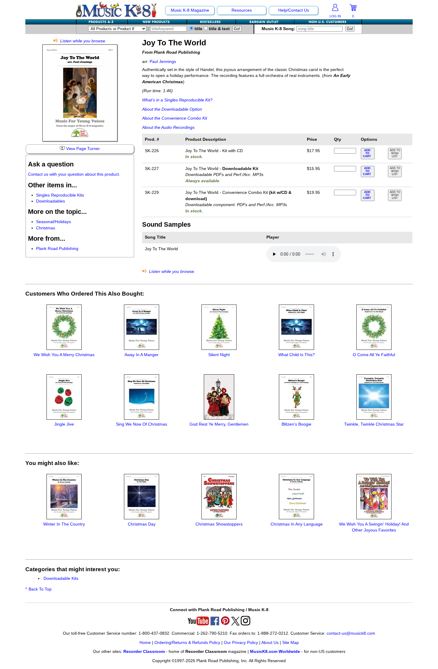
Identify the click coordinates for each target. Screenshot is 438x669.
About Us (270, 642)
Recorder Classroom (144, 651)
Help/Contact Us (293, 10)
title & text (219, 29)
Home (145, 642)
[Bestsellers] (211, 21)
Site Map (290, 642)
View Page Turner (82, 148)
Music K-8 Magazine (190, 10)
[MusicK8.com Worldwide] (327, 21)
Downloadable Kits (61, 578)
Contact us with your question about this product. (74, 174)
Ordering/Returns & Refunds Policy (187, 642)
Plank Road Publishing (57, 248)
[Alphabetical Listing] (102, 21)
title (197, 29)
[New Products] (157, 21)
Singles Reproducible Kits (60, 195)
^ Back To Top (38, 589)
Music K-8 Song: (279, 29)
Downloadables (50, 201)
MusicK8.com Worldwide (275, 651)
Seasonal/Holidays (53, 222)
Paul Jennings (163, 61)
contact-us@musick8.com (351, 633)
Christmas (45, 228)
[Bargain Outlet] (265, 21)
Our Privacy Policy (241, 642)
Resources (242, 10)
